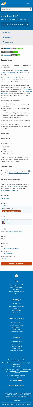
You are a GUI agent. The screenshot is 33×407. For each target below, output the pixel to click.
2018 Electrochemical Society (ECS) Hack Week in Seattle (14, 71)
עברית (18, 396)
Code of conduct (15, 346)
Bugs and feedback (16, 323)
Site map (16, 377)
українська (9, 394)
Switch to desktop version (16, 386)
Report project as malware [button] (16, 264)
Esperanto (23, 396)
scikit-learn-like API (11, 78)
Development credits (16, 332)
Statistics (16, 308)
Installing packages (15, 285)
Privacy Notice (16, 348)
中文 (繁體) (7, 396)
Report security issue (16, 344)
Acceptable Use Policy (16, 351)
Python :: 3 (7, 258)
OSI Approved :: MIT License (11, 248)
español (11, 393)
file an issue (26, 89)
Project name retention (15, 292)
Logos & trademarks (16, 311)
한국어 (29, 396)
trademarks (13, 371)
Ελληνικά (15, 394)
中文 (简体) (26, 394)
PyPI (29, 171)
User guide (16, 289)
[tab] (16, 32)
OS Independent (8, 253)
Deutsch (21, 394)
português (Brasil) (28, 393)
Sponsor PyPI (16, 329)
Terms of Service (15, 342)
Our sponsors (16, 313)
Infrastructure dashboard (16, 306)
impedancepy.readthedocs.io (9, 190)
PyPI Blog (15, 304)
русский (14, 396)
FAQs (16, 294)
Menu (27, 3)
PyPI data (5, 206)
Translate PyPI (16, 327)
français (16, 393)
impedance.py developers (13, 232)
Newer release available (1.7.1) (11, 211)
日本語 (21, 393)
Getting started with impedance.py (19, 173)
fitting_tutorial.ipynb (15, 186)
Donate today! (16, 366)
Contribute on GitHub (16, 325)
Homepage (7, 198)
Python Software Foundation (20, 371)
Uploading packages (16, 287)
